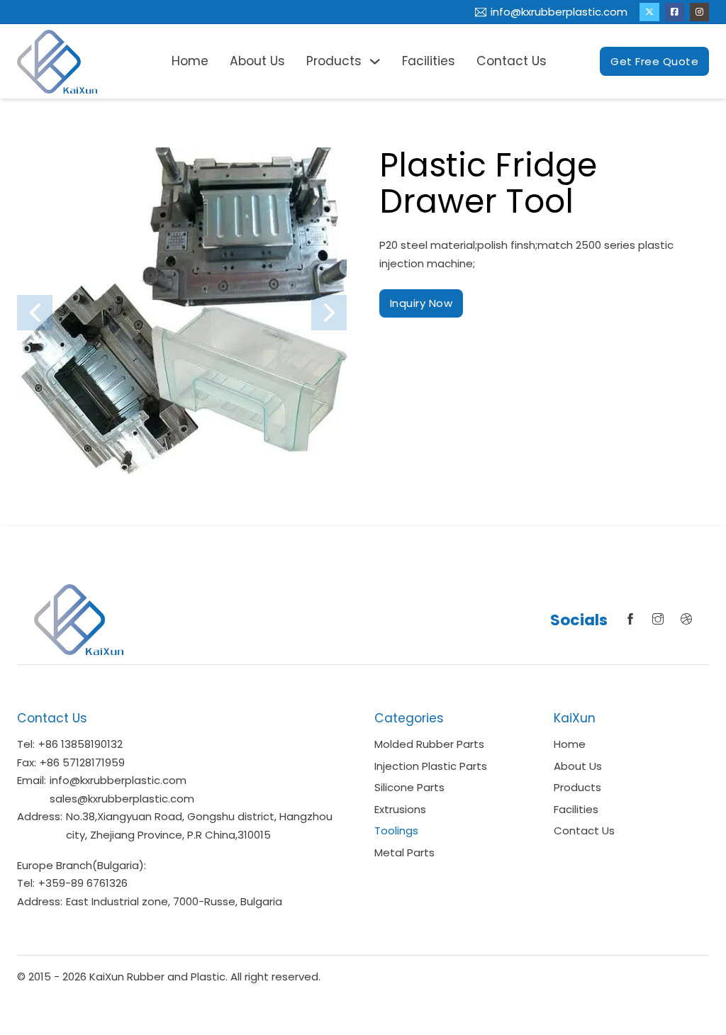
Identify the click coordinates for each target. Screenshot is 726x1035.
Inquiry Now (421, 303)
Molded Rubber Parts (429, 744)
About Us (257, 60)
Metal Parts (404, 852)
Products (334, 60)
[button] (34, 312)
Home (190, 60)
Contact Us (511, 60)
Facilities (428, 60)
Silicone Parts (409, 787)
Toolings (396, 830)
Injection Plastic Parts (430, 766)
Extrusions (400, 809)
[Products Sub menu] (375, 61)
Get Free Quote (654, 61)
